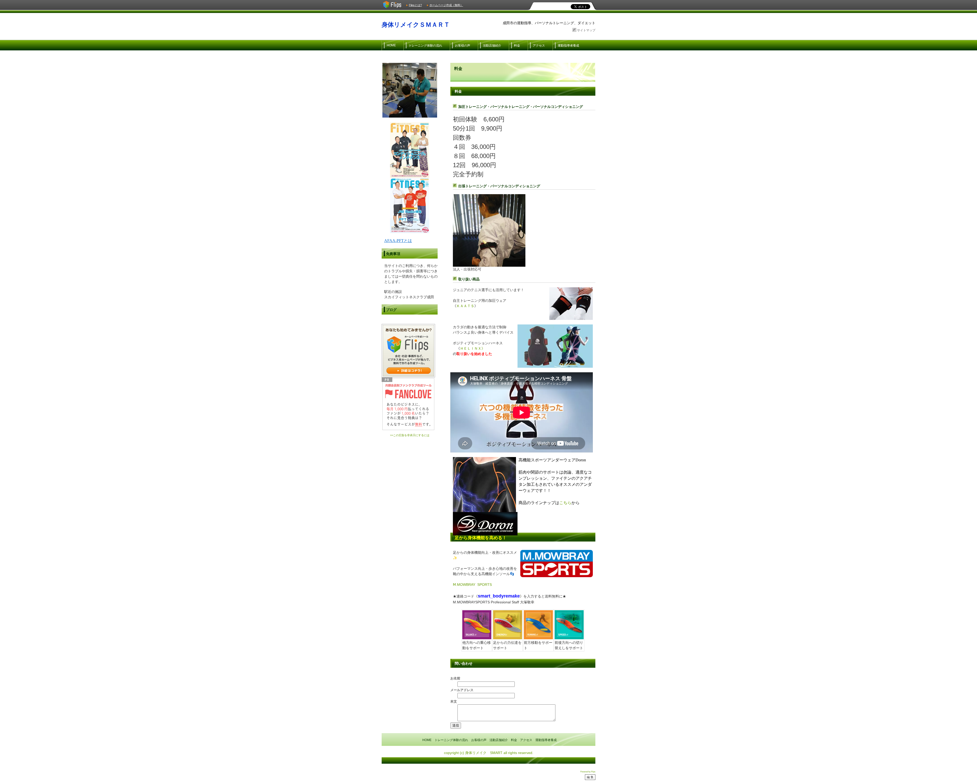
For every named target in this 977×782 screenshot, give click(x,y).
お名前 (455, 678)
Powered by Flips (587, 772)
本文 (453, 701)
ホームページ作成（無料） (446, 5)
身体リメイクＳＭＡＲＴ (416, 24)
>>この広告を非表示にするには (409, 435)
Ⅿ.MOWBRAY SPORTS (472, 584)
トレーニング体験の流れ (425, 45)
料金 (517, 45)
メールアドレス (461, 690)
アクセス (539, 45)
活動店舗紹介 (492, 45)
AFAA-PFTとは (398, 240)
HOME (391, 45)
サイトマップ (586, 30)
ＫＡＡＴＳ (465, 306)
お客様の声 (462, 45)
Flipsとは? (415, 5)
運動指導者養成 (568, 45)
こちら (565, 503)
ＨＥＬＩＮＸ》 (472, 348)
